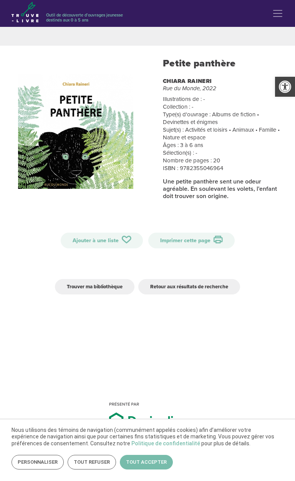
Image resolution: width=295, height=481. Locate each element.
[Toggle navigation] (277, 13)
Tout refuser (92, 462)
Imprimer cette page (186, 240)
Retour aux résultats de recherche (189, 286)
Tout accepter (146, 462)
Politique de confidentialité (165, 443)
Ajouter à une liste (96, 240)
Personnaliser (38, 462)
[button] (285, 87)
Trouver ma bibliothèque (95, 286)
